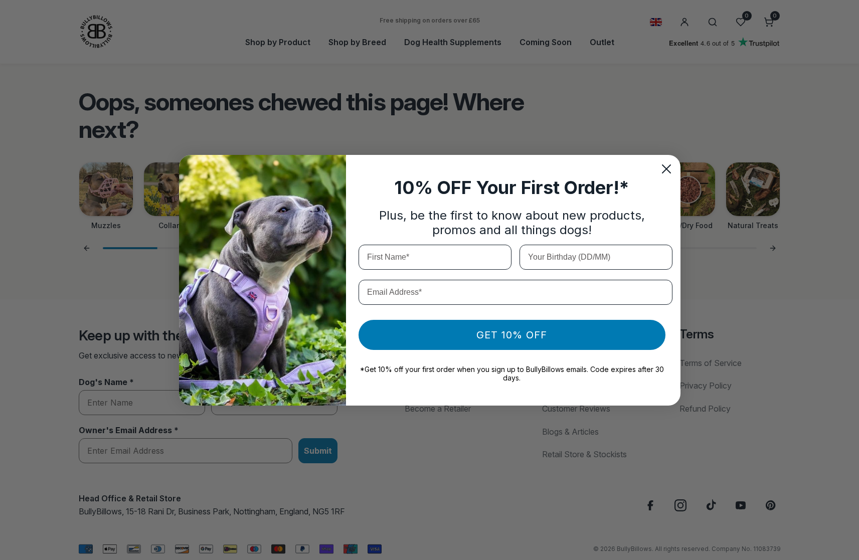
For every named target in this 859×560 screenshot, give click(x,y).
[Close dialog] (666, 169)
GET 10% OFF (511, 335)
